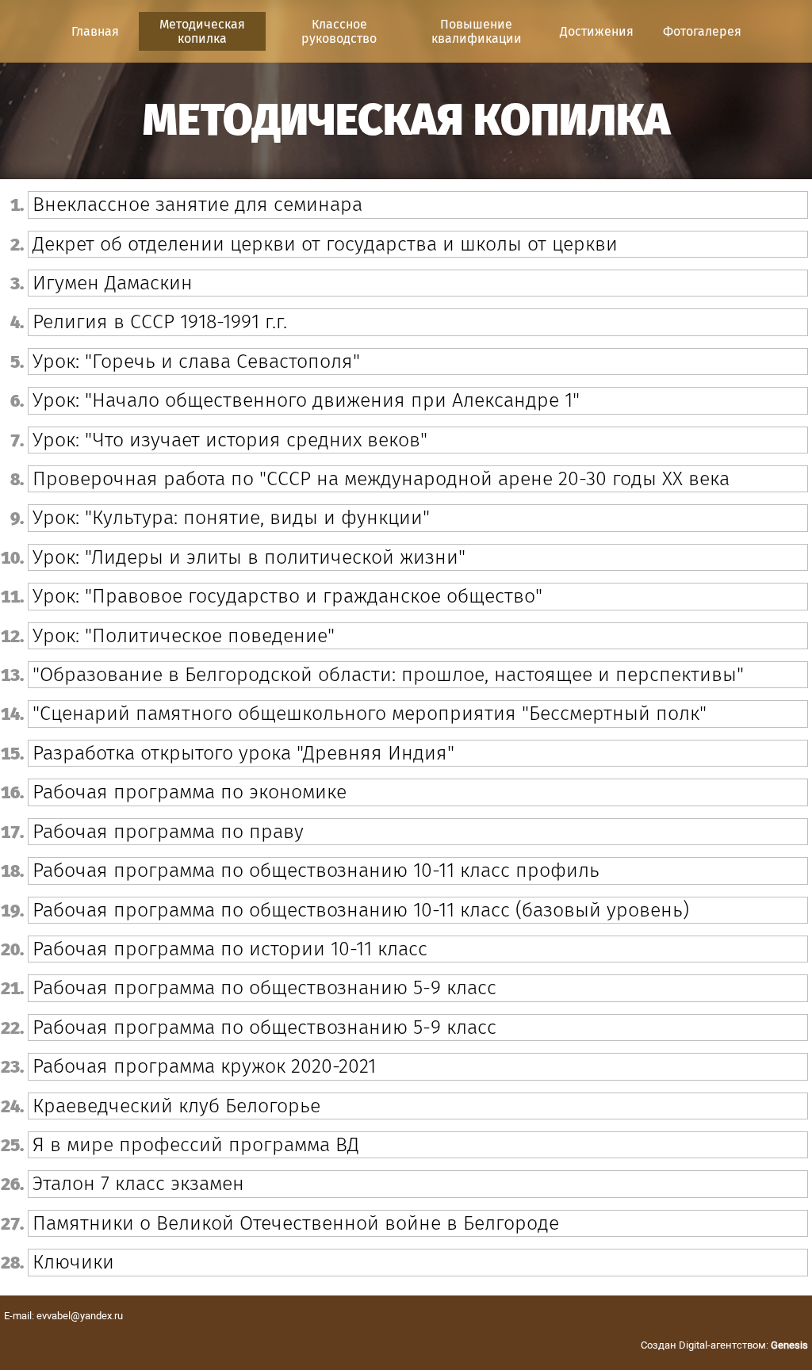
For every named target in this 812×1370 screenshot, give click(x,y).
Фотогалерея (702, 31)
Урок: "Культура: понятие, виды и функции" (231, 518)
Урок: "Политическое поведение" (184, 636)
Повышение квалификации (476, 31)
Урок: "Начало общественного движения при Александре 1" (306, 400)
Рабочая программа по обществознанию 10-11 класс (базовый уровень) (361, 910)
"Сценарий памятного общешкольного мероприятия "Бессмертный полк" (370, 713)
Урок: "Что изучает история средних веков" (230, 440)
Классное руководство (339, 31)
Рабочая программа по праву (168, 832)
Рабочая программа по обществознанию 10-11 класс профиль (316, 870)
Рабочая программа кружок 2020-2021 (204, 1066)
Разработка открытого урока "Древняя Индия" (243, 753)
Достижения (597, 31)
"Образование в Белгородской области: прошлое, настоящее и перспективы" (388, 675)
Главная (95, 31)
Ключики (73, 1262)
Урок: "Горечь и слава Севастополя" (196, 361)
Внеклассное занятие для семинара (197, 204)
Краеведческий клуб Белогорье (176, 1106)
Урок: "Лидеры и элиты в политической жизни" (249, 557)
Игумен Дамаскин (113, 283)
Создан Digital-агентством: (724, 1345)
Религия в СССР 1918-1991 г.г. (160, 322)
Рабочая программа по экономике (190, 792)
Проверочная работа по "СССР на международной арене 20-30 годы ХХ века (381, 479)
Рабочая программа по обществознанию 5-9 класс (264, 988)
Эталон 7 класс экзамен (138, 1184)
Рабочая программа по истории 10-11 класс (230, 949)
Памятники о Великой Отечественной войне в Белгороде (296, 1223)
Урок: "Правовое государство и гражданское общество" (287, 596)
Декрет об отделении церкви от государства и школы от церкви (325, 244)
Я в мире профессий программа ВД (196, 1145)
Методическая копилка (202, 31)
